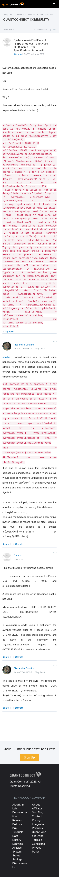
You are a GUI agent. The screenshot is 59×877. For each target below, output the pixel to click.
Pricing (36, 820)
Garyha (17, 555)
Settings (17, 859)
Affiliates (37, 808)
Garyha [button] (18, 54)
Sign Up (29, 757)
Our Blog (37, 812)
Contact (37, 816)
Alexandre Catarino (24, 344)
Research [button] (9, 29)
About (36, 804)
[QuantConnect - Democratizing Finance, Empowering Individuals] (13, 4)
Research (18, 820)
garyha (6, 357)
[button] (41, 30)
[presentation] (21, 483)
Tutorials (17, 832)
